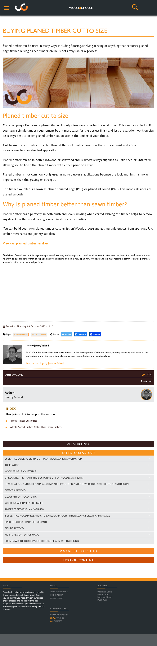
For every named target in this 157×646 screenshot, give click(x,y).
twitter (67, 334)
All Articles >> (78, 444)
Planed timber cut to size (23, 420)
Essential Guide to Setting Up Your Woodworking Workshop (43, 458)
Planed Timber (21, 334)
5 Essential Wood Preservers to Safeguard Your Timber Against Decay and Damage (57, 515)
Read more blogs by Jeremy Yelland (45, 363)
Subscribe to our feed (79, 551)
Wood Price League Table (20, 471)
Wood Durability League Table (24, 503)
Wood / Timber (39, 334)
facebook (81, 334)
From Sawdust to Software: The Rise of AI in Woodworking (42, 541)
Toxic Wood (12, 465)
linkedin (96, 334)
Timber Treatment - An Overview (24, 509)
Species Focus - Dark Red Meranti (26, 522)
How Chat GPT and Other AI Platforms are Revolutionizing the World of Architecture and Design (67, 484)
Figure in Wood (14, 528)
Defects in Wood (15, 490)
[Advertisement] (78, 290)
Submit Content (80, 560)
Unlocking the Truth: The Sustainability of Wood (44, 477)
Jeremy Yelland (14, 397)
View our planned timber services (25, 243)
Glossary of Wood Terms (21, 496)
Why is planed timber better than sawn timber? (36, 427)
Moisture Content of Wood (22, 534)
